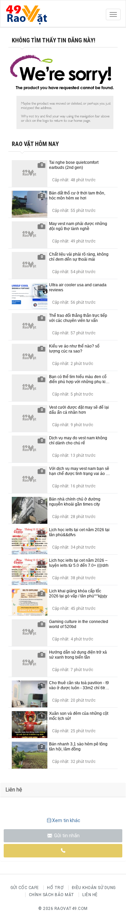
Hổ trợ (55, 887)
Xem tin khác (66, 820)
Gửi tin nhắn (66, 835)
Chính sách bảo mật (51, 894)
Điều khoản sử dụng (94, 887)
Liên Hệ (90, 894)
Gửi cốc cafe (24, 887)
